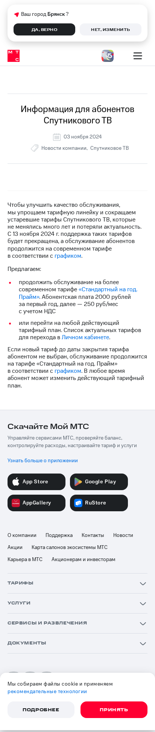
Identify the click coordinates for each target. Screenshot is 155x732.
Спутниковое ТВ (109, 148)
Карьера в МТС (25, 559)
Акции (15, 547)
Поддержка (59, 535)
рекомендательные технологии (47, 691)
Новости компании (64, 148)
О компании (22, 535)
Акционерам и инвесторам (83, 559)
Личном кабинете (85, 337)
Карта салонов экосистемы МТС (70, 547)
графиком (68, 256)
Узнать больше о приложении (43, 460)
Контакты (93, 535)
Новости (123, 535)
